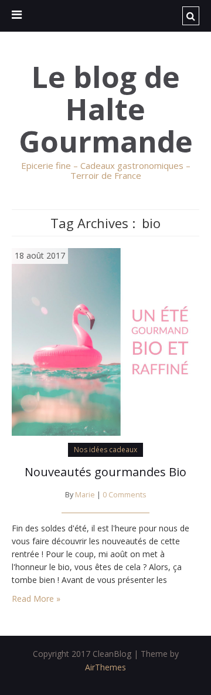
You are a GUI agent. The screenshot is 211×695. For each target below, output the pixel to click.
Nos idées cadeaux (105, 450)
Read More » (36, 598)
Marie (85, 495)
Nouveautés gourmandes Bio (105, 472)
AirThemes (105, 667)
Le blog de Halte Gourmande (106, 109)
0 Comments (125, 495)
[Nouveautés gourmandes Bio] (105, 341)
